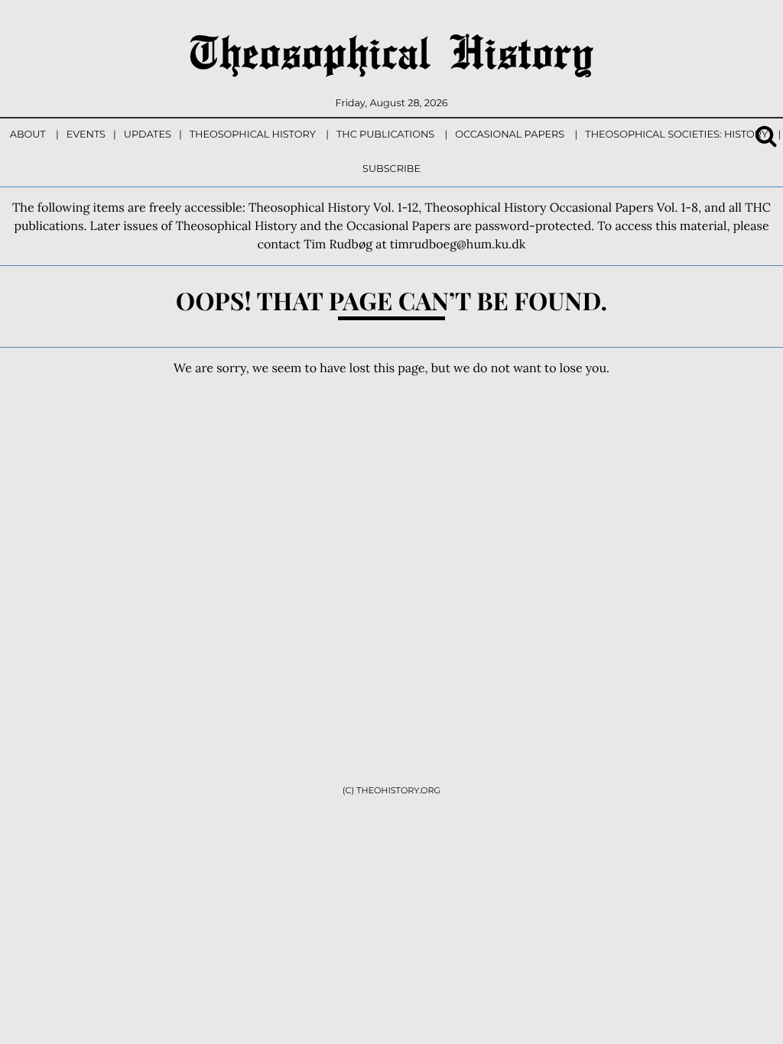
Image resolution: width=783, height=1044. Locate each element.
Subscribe (391, 169)
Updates (147, 135)
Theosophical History (391, 51)
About (28, 135)
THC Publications (385, 135)
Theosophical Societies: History (676, 135)
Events (86, 135)
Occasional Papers (509, 135)
